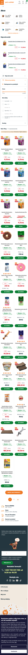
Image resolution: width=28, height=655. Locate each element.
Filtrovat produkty (10, 80)
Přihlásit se (7, 562)
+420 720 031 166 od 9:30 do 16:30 (13, 571)
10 (18, 499)
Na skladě (8, 101)
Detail (7, 226)
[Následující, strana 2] (14, 499)
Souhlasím (14, 651)
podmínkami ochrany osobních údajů (10, 559)
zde (16, 642)
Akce (7, 104)
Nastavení (14, 646)
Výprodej (8, 110)
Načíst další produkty (14, 492)
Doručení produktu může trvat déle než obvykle (13, 117)
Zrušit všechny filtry (13, 128)
